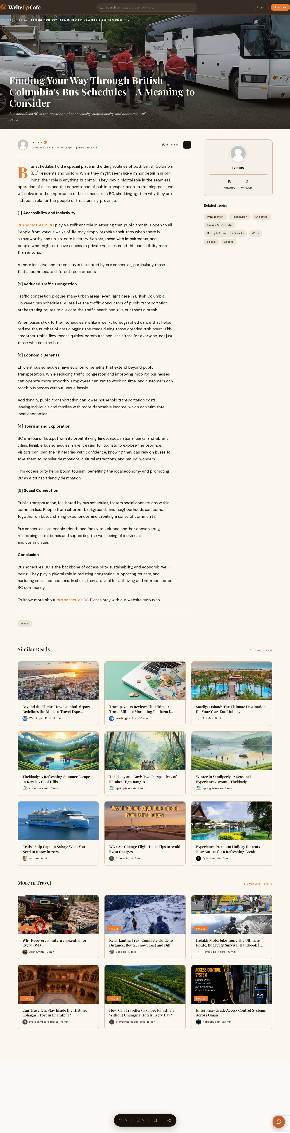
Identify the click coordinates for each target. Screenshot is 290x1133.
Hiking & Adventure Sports (225, 233)
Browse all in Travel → (258, 883)
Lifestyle (261, 217)
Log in (261, 7)
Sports (228, 242)
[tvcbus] (23, 144)
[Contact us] (279, 1122)
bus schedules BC (73, 599)
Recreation (239, 217)
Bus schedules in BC (36, 225)
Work (255, 233)
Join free (280, 7)
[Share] (168, 1120)
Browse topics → (261, 650)
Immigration (215, 217)
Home (9, 20)
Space (211, 242)
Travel (22, 20)
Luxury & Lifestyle (219, 225)
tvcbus (36, 142)
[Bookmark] (155, 1120)
